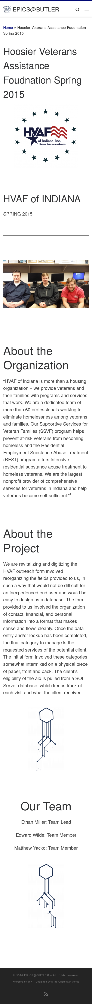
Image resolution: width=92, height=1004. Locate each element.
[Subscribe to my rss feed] (46, 994)
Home (8, 27)
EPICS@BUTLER (36, 975)
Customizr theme (68, 981)
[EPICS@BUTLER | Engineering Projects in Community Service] (7, 8)
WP (30, 981)
